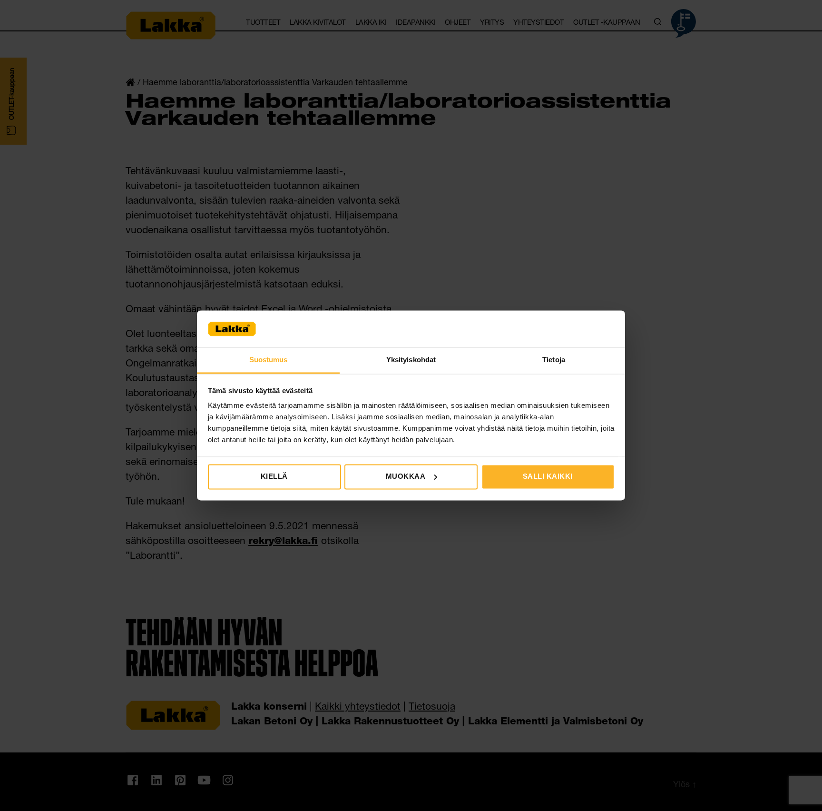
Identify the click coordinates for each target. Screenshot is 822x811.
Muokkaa (406, 476)
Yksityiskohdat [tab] (411, 360)
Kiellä (274, 476)
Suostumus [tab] (268, 360)
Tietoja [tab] (553, 360)
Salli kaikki (548, 476)
